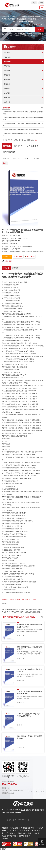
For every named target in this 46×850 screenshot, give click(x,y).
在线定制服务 (18, 256)
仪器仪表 (7, 61)
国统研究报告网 (24, 836)
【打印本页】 (32, 599)
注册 (41, 3)
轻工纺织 (7, 88)
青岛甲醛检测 (24, 830)
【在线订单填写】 (15, 599)
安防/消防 (27, 159)
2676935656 (8, 261)
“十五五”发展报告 (15, 36)
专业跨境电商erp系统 (23, 833)
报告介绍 (6, 268)
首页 (15, 140)
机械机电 (7, 79)
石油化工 (7, 57)
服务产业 (7, 98)
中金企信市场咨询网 (9, 836)
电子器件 (6, 159)
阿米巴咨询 (14, 828)
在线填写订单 (7, 256)
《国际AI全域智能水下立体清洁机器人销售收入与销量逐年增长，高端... (23, 124)
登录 (34, 3)
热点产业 (7, 102)
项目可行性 (19, 146)
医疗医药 (7, 52)
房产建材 (7, 70)
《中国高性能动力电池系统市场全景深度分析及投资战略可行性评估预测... (23, 113)
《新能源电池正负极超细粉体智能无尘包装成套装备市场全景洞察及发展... (23, 118)
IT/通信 (36, 159)
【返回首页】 (6, 599)
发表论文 (37, 833)
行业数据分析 (22, 34)
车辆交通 (7, 66)
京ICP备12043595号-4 (13, 812)
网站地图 (5, 838)
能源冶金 (7, 75)
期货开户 (13, 830)
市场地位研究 (13, 34)
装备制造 (7, 84)
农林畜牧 (7, 93)
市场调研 (30, 34)
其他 (4, 163)
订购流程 (15, 268)
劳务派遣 (10, 833)
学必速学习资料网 (27, 828)
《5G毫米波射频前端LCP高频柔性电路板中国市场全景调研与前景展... (22, 134)
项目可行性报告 (38, 34)
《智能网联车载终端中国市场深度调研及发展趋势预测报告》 (21, 129)
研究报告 (22, 140)
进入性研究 (31, 36)
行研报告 (24, 36)
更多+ (42, 107)
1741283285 (31, 256)
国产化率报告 (32, 146)
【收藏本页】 (24, 599)
